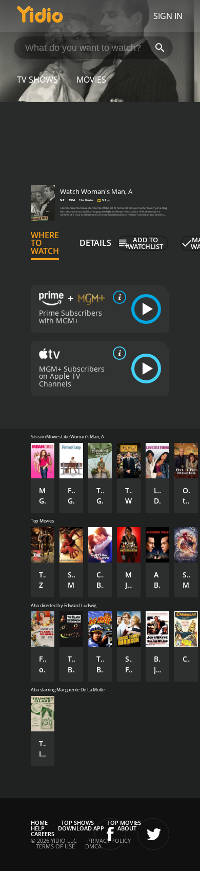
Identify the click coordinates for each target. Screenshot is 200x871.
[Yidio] (40, 16)
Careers (42, 834)
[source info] (117, 297)
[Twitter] (153, 834)
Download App (81, 828)
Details (95, 242)
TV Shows (37, 79)
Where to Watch (45, 243)
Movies (91, 79)
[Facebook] (110, 834)
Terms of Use (55, 846)
